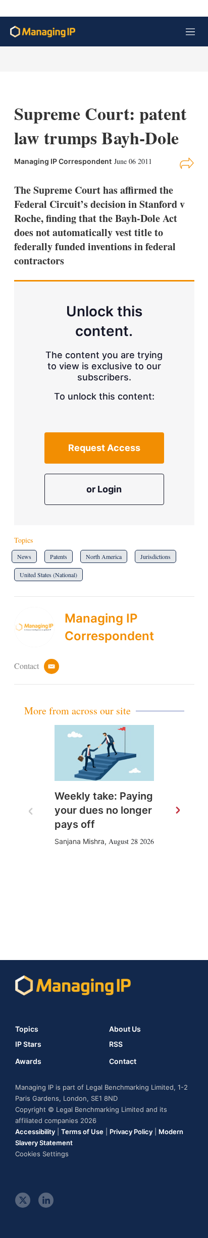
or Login (104, 489)
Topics (26, 1029)
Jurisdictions (155, 556)
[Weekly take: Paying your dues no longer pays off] (104, 753)
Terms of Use (82, 1132)
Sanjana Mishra (80, 841)
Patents (58, 556)
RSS (116, 1044)
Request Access (104, 447)
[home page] (42, 31)
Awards (28, 1061)
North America (104, 556)
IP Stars (28, 1044)
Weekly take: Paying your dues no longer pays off (104, 810)
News (24, 556)
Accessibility (35, 1132)
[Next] (177, 811)
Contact (122, 1061)
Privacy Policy (131, 1132)
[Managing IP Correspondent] (39, 627)
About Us (125, 1029)
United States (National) (48, 575)
